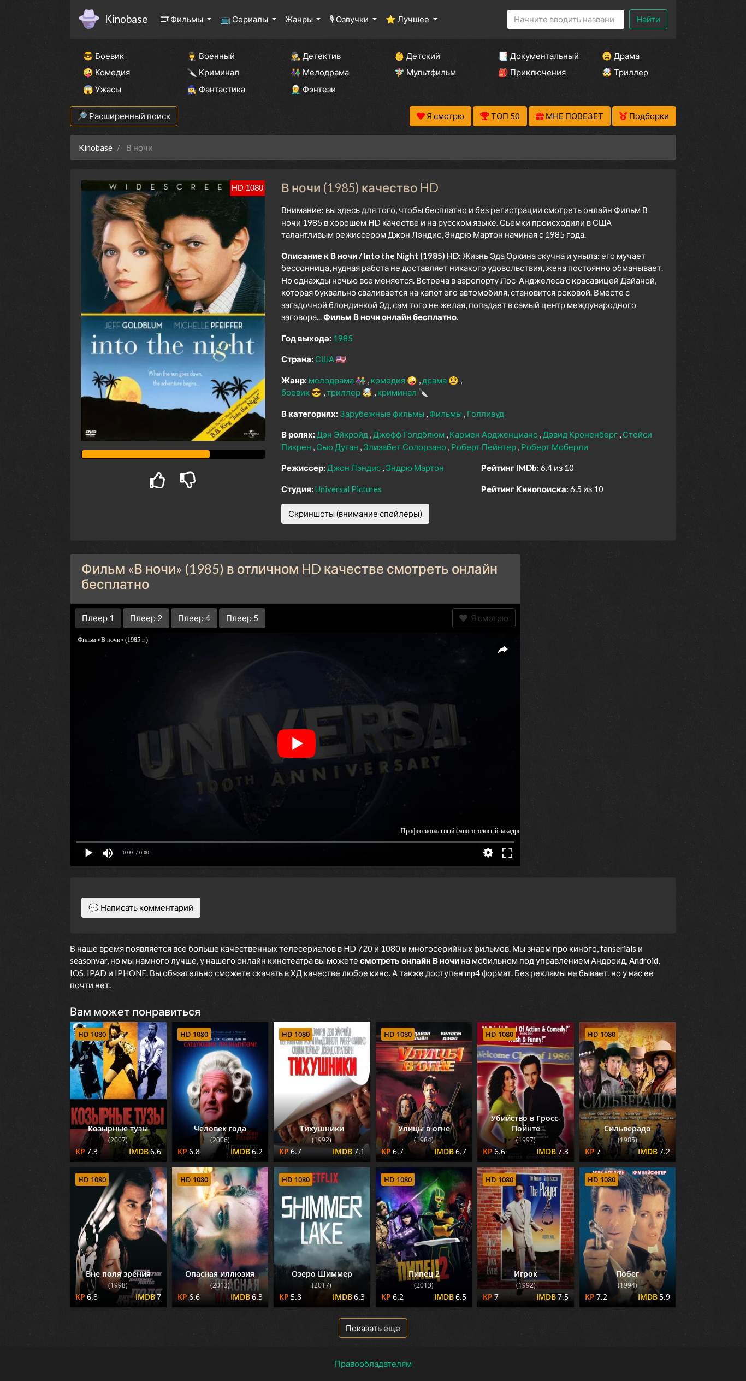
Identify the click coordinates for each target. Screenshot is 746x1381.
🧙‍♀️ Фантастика (216, 89)
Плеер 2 (146, 618)
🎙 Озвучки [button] (349, 19)
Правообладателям (373, 1363)
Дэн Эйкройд (343, 434)
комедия (389, 380)
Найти (648, 19)
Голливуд (485, 413)
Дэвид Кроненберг (581, 434)
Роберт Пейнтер (484, 447)
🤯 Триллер (625, 72)
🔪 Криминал (213, 72)
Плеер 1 (98, 618)
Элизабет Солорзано (405, 447)
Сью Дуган (338, 447)
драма (435, 380)
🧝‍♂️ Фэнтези (313, 89)
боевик (296, 392)
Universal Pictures (348, 489)
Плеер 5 (242, 618)
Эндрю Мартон (415, 468)
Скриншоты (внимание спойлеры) (355, 513)
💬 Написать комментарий (140, 907)
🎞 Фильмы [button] (183, 19)
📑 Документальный (535, 56)
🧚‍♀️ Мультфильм (425, 72)
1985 (343, 338)
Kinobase (126, 19)
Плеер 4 (194, 618)
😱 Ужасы (102, 89)
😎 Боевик (103, 56)
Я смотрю (487, 618)
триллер (344, 392)
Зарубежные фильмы (383, 413)
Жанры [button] (300, 19)
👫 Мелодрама (320, 72)
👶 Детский (417, 56)
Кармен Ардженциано (494, 434)
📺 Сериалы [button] (245, 19)
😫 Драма (621, 56)
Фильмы (446, 413)
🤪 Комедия (106, 72)
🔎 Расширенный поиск (123, 116)
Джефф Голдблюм (409, 434)
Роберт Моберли (554, 447)
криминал (397, 392)
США (325, 359)
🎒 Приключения (532, 72)
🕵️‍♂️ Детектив (316, 56)
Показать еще (373, 1328)
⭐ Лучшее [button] (408, 19)
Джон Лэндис (354, 468)
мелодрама (332, 380)
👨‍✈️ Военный (211, 56)
